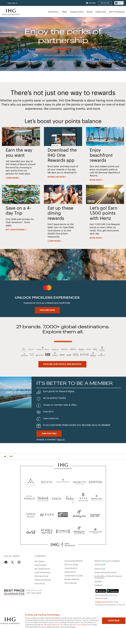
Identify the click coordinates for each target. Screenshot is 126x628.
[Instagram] (19, 562)
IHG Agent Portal (41, 576)
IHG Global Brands (42, 568)
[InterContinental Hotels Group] (10, 11)
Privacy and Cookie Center (105, 572)
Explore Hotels (40, 565)
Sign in (60, 439)
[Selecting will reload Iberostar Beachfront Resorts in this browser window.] (96, 498)
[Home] (5, 456)
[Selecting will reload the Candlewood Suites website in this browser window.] (95, 531)
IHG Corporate (70, 582)
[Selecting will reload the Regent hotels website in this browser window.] (47, 481)
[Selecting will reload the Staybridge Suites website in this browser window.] (63, 531)
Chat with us (39, 583)
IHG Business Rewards (73, 560)
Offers (64, 11)
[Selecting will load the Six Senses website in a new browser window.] (30, 481)
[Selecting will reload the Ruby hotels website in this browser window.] (69, 498)
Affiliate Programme (42, 579)
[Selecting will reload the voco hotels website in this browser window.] (56, 498)
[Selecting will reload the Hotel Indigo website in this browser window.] (29, 498)
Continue (114, 621)
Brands (90, 11)
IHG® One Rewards (117, 11)
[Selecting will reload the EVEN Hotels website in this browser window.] (47, 514)
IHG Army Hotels (71, 564)
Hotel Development (42, 572)
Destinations (53, 11)
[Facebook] (6, 562)
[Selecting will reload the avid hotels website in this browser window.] (30, 531)
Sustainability (70, 571)
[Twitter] (12, 562)
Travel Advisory (70, 568)
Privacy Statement (82, 624)
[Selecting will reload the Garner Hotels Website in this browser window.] (95, 514)
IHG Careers (39, 561)
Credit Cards (101, 11)
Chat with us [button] (12, 3)
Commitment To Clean (73, 575)
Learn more (101, 601)
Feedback (98, 585)
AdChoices (99, 564)
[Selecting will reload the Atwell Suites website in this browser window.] (47, 531)
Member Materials (71, 579)
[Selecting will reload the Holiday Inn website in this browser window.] (79, 514)
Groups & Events (77, 11)
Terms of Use (99, 568)
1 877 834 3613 (33, 592)
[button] (119, 3)
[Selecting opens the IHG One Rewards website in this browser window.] (63, 544)
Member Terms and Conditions (107, 560)
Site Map (98, 581)
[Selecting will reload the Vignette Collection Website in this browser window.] (79, 481)
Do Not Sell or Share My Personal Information (108, 577)
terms (57, 622)
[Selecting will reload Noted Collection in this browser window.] (42, 498)
